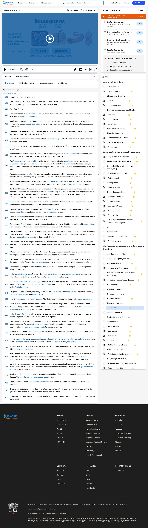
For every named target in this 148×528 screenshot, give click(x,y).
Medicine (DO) (91, 424)
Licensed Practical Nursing (97, 442)
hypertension (23, 294)
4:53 (6, 299)
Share (76, 10)
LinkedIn (118, 424)
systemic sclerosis (35, 114)
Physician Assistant (94, 433)
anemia (78, 324)
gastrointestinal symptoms (37, 324)
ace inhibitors (57, 341)
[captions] (80, 69)
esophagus (54, 277)
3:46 (6, 253)
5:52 (6, 333)
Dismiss (141, 16)
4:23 (6, 275)
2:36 (6, 211)
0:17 (6, 115)
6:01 (6, 340)
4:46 (6, 293)
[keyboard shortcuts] (85, 69)
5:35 (6, 324)
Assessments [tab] (46, 83)
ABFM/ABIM (61, 442)
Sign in (126, 3)
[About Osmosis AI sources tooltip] (116, 17)
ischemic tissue (50, 212)
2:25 (6, 203)
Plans (20, 3)
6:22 (6, 356)
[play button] (5, 69)
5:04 (6, 306)
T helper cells (72, 153)
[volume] (31, 69)
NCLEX (59, 433)
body (47, 139)
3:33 (6, 244)
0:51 (6, 140)
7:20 (6, 390)
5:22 (6, 315)
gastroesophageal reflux (75, 274)
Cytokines (14, 202)
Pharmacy (90, 450)
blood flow (20, 212)
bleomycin (77, 184)
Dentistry (89, 446)
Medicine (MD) (92, 420)
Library (32, 3)
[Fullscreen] (95, 69)
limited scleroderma (19, 299)
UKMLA (60, 437)
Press (59, 479)
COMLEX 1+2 (62, 424)
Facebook (119, 429)
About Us (60, 470)
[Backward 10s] (21, 69)
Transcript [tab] (9, 83)
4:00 (6, 261)
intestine (23, 281)
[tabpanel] (50, 244)
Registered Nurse (93, 437)
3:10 (6, 234)
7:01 (6, 375)
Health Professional (94, 455)
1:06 (6, 155)
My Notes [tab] (62, 83)
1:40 (6, 175)
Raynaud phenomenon (40, 262)
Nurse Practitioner (93, 429)
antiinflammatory (22, 341)
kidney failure (37, 294)
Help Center (91, 488)
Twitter (118, 446)
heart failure (71, 291)
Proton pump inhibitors (19, 339)
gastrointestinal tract (25, 237)
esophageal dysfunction (52, 274)
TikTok (118, 450)
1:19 (6, 165)
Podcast (89, 483)
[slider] (41, 69)
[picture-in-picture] (75, 69)
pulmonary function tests (35, 327)
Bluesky (118, 442)
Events (88, 479)
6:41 (6, 367)
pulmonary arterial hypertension (38, 284)
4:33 (6, 284)
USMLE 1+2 (61, 420)
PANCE (59, 429)
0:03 (6, 97)
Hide (141, 10)
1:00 (6, 148)
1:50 (6, 183)
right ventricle (57, 291)
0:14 (6, 109)
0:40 (6, 133)
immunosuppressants (36, 331)
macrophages (55, 139)
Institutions (116, 3)
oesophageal (15, 309)
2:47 (6, 218)
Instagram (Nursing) (123, 437)
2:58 (6, 225)
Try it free (138, 3)
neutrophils (14, 164)
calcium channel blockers (61, 339)
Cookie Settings (50, 509)
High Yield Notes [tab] (27, 83)
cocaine (70, 184)
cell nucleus (90, 224)
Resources (46, 3)
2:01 (6, 193)
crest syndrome (62, 124)
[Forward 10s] (26, 69)
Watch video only (9, 94)
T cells (19, 156)
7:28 (6, 398)
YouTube (118, 420)
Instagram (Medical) (123, 433)
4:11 (6, 268)
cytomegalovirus (53, 181)
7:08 (6, 383)
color (19, 266)
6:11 (6, 348)
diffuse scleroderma (23, 314)
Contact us (61, 483)
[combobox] (82, 3)
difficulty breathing (20, 287)
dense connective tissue (27, 116)
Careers (60, 475)
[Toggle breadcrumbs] (19, 10)
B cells (76, 216)
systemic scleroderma (33, 124)
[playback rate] (90, 69)
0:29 (6, 124)
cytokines (35, 161)
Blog (87, 475)
